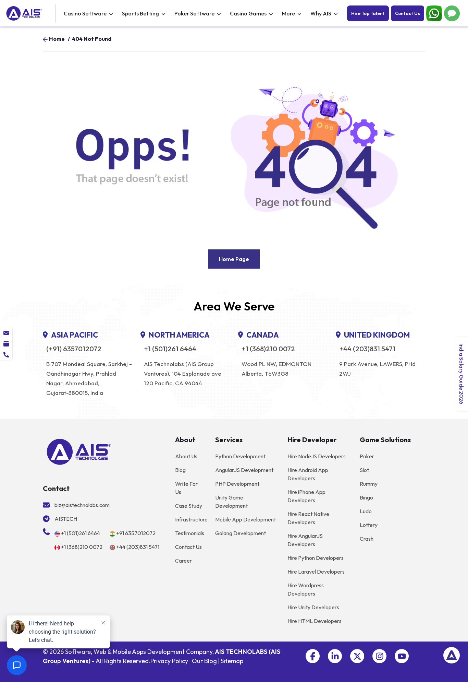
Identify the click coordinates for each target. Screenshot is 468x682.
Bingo (366, 497)
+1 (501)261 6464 (170, 348)
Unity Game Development (231, 501)
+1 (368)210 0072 (268, 348)
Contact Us (407, 13)
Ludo (366, 511)
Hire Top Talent (368, 13)
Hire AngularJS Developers (305, 540)
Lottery (369, 524)
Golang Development (240, 533)
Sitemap (232, 661)
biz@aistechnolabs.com (82, 505)
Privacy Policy (169, 661)
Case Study (188, 505)
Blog (180, 470)
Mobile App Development (245, 519)
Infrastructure (191, 519)
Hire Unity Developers (313, 607)
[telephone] (6, 354)
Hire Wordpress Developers (305, 589)
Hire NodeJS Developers (316, 456)
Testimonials (189, 533)
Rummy (369, 483)
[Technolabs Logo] (29, 13)
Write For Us (186, 487)
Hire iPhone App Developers (306, 496)
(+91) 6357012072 (73, 348)
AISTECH (65, 518)
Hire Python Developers (315, 557)
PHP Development (237, 483)
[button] (313, 656)
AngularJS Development (244, 470)
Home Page (234, 259)
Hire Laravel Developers (316, 571)
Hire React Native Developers (308, 518)
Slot (364, 470)
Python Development (240, 456)
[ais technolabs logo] (79, 450)
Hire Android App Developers (307, 474)
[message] (6, 332)
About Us (186, 456)
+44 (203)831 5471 (367, 348)
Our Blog (204, 661)
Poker (367, 456)
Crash (366, 538)
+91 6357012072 (136, 533)
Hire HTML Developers (314, 621)
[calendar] (6, 343)
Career (183, 560)
